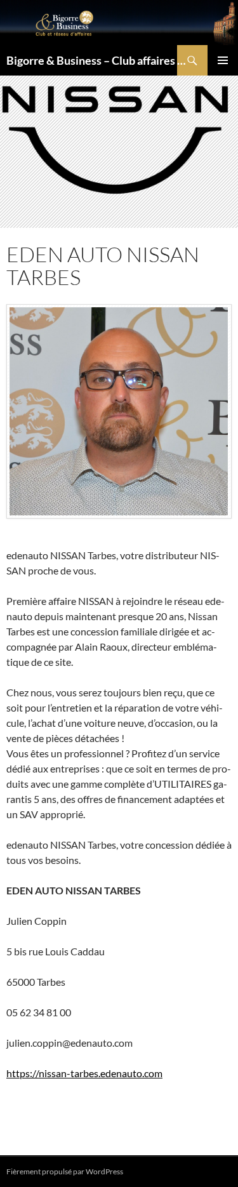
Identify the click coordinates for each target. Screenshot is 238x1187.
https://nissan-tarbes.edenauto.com (84, 1073)
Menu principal (223, 60)
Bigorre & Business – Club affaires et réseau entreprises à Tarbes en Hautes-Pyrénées (98, 60)
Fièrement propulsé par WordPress (64, 1171)
